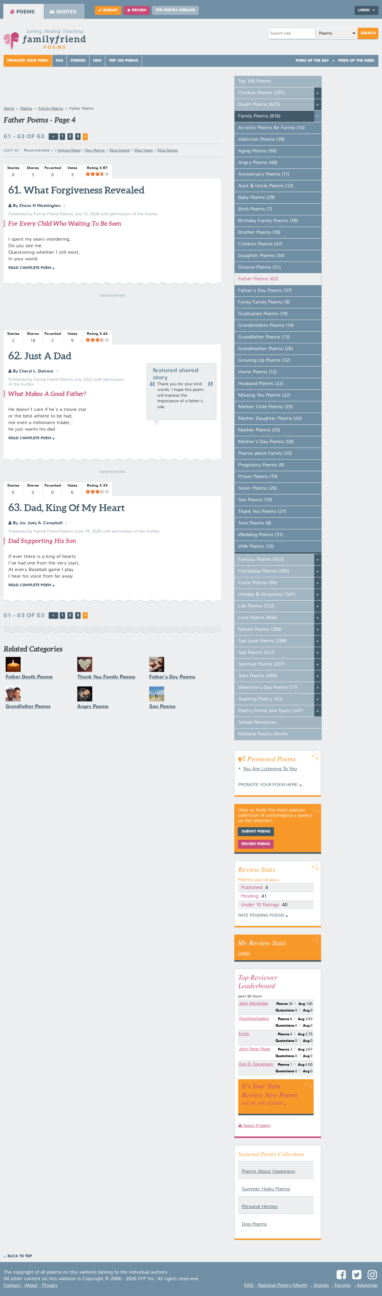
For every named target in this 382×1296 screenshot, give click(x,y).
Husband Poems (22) (260, 383)
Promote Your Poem (27, 61)
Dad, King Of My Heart (74, 507)
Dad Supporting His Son (42, 540)
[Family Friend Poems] (45, 41)
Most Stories (167, 150)
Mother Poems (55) (259, 430)
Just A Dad (47, 355)
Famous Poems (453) (261, 559)
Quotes (66, 12)
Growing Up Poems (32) (264, 360)
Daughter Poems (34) (261, 255)
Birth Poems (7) (255, 209)
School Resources (257, 722)
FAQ (59, 61)
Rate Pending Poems (261, 915)
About (31, 1285)
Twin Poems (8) (254, 523)
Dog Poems (254, 1224)
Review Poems (255, 844)
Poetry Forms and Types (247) (270, 711)
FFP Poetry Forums (175, 10)
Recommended (36, 150)
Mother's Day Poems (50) (266, 442)
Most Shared (119, 150)
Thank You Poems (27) (262, 511)
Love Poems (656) (257, 617)
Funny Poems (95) (257, 583)
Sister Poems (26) (257, 488)
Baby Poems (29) (256, 197)
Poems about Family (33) (265, 453)
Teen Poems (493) (257, 676)
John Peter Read (254, 1049)
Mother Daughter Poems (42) (270, 418)
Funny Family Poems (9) (264, 302)
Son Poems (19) (255, 500)
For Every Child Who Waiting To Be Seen (64, 223)
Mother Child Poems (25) (265, 407)
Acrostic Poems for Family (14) (271, 128)
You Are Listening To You (270, 769)
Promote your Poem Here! (268, 785)
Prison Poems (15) (258, 476)
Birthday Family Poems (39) (268, 221)
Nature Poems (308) (260, 629)
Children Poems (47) (260, 244)
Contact (12, 1285)
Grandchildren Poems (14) (266, 325)
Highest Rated (69, 150)
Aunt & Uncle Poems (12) (265, 186)
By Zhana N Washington (36, 206)
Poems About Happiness (268, 1171)
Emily (244, 1034)
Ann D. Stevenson (256, 1064)
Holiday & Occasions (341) (266, 594)
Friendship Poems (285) (263, 571)
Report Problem (256, 1126)
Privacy (50, 1285)
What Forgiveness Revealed (84, 190)
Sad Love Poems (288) (262, 641)
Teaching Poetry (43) (260, 699)
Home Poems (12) (257, 372)
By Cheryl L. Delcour (33, 371)
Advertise (367, 1285)
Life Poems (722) (256, 606)
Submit (110, 10)
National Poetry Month (263, 734)
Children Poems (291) (261, 93)
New (97, 61)
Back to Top (19, 1256)
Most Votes (143, 150)
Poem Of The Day (312, 61)
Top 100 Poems (123, 61)
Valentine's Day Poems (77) (268, 687)
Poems (25, 12)
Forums (343, 1285)
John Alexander (253, 1003)
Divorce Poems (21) (259, 267)
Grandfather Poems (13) (264, 337)
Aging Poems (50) (257, 151)
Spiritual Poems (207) (261, 664)
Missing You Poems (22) (264, 395)
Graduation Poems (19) (263, 314)
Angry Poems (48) (257, 162)
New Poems (95, 150)
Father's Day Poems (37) (265, 290)
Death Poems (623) (259, 104)
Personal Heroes (260, 1206)
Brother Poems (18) (259, 232)
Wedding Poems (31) (260, 535)
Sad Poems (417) (256, 652)
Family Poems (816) (259, 116)
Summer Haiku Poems (266, 1189)
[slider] (97, 173)
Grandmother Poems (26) (265, 349)
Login (244, 953)
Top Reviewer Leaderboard (257, 981)
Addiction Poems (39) (261, 139)
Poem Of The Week (356, 61)
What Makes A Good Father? (47, 393)
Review (139, 10)
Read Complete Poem (29, 268)
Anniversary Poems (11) (263, 174)
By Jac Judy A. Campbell (37, 523)
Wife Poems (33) (256, 546)
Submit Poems (255, 831)
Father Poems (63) (258, 279)
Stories (78, 61)
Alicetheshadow (254, 1019)
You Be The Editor (262, 1103)
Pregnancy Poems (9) (261, 465)
